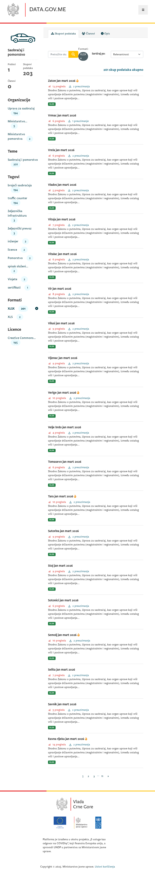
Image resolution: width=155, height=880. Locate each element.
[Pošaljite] (73, 54)
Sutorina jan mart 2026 (63, 531)
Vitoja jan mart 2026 (61, 219)
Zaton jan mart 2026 (62, 81)
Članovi (90, 33)
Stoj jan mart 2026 (60, 566)
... (98, 775)
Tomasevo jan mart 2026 (64, 462)
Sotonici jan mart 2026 (63, 600)
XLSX (51, 104)
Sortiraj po (98, 53)
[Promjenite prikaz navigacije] (143, 10)
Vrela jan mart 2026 (61, 150)
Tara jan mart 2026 (61, 496)
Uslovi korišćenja (105, 866)
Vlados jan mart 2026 (62, 185)
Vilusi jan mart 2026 (61, 323)
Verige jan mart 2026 (62, 393)
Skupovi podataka (65, 33)
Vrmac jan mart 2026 (62, 115)
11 (102, 776)
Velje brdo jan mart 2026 (64, 427)
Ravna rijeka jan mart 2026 (66, 739)
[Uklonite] (81, 58)
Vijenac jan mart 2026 (62, 358)
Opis (107, 33)
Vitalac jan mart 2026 (62, 254)
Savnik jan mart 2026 (62, 704)
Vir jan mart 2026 (59, 289)
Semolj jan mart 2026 (62, 635)
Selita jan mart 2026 (61, 670)
